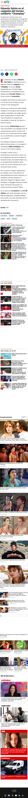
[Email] (16, 74)
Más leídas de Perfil (8, 351)
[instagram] (5, 796)
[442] (14, 791)
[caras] (14, 732)
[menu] (2, 1)
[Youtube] (16, 795)
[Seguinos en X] (12, 796)
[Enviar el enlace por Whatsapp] (11, 74)
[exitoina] (14, 680)
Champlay (11, 215)
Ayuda (8, 218)
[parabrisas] (14, 759)
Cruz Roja (14, 218)
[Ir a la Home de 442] (6, 2)
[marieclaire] (14, 706)
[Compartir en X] (6, 74)
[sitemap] (22, 795)
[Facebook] (9, 796)
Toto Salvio (4, 215)
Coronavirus (19, 215)
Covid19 (3, 218)
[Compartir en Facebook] (2, 74)
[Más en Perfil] (9, 676)
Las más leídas (6, 283)
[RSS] (19, 795)
